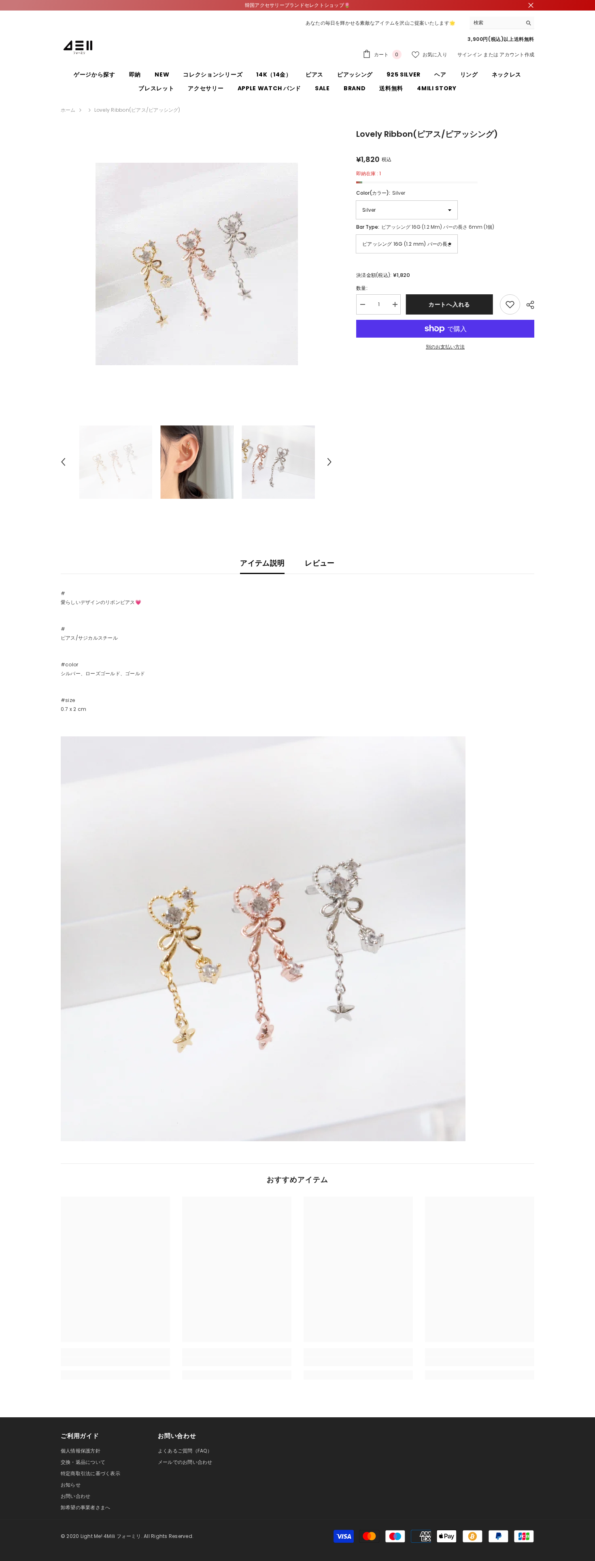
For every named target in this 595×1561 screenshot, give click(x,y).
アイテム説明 (262, 563)
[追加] (510, 304)
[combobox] (496, 23)
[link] (115, 1361)
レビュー (319, 563)
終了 (530, 5)
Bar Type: (425, 226)
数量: (362, 288)
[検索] (502, 23)
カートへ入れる (450, 304)
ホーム (68, 109)
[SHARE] (527, 305)
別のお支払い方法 (445, 346)
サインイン (469, 54)
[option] (196, 264)
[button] (63, 462)
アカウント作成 (516, 54)
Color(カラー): (380, 192)
